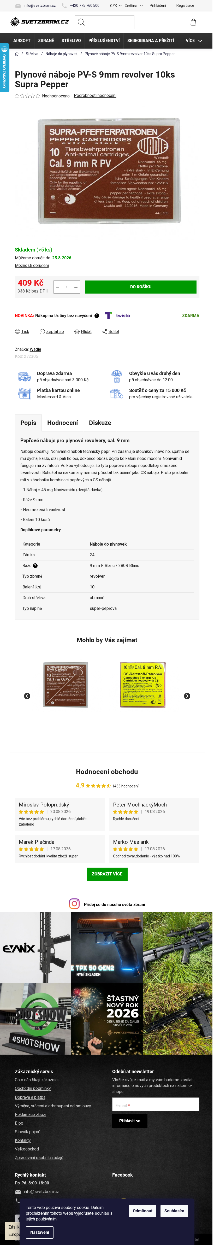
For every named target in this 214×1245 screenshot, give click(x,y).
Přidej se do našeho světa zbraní (113, 904)
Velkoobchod (26, 1147)
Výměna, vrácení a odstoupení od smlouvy (52, 1104)
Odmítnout (142, 1210)
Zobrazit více (106, 874)
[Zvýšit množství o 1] (75, 287)
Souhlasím (173, 1210)
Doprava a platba (29, 1096)
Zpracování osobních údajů (38, 1156)
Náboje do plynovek (107, 544)
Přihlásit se (129, 1119)
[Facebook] (18, 1217)
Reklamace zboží (29, 1113)
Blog (18, 1122)
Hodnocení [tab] (61, 422)
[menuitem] (21, 41)
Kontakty (22, 1139)
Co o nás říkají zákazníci (36, 1078)
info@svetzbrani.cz (39, 5)
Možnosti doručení (31, 265)
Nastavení (38, 1232)
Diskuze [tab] (99, 422)
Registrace (184, 5)
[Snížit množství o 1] (57, 287)
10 (91, 586)
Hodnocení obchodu (106, 772)
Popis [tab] (27, 422)
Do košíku (140, 286)
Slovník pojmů (27, 1130)
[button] (66, 725)
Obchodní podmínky (32, 1087)
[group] (66, 693)
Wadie (34, 349)
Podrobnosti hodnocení (94, 95)
